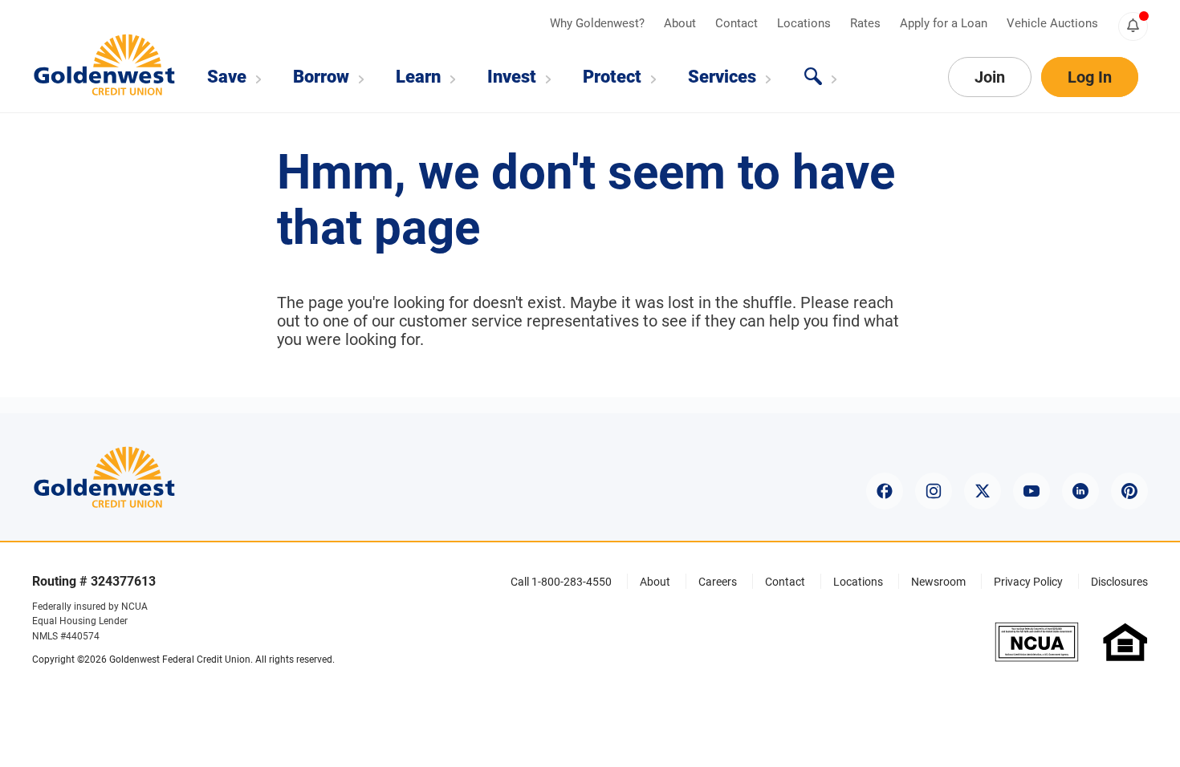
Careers (717, 581)
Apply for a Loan (945, 23)
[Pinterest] (1129, 491)
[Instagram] (933, 491)
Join (990, 77)
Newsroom (938, 581)
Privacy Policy (1028, 581)
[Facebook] (884, 491)
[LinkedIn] (1080, 491)
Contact (738, 23)
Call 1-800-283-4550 (561, 581)
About (681, 23)
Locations (805, 23)
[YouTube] (1031, 491)
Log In (1090, 77)
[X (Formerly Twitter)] (982, 491)
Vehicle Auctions (1052, 23)
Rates (867, 23)
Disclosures (1119, 581)
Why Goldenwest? (599, 23)
